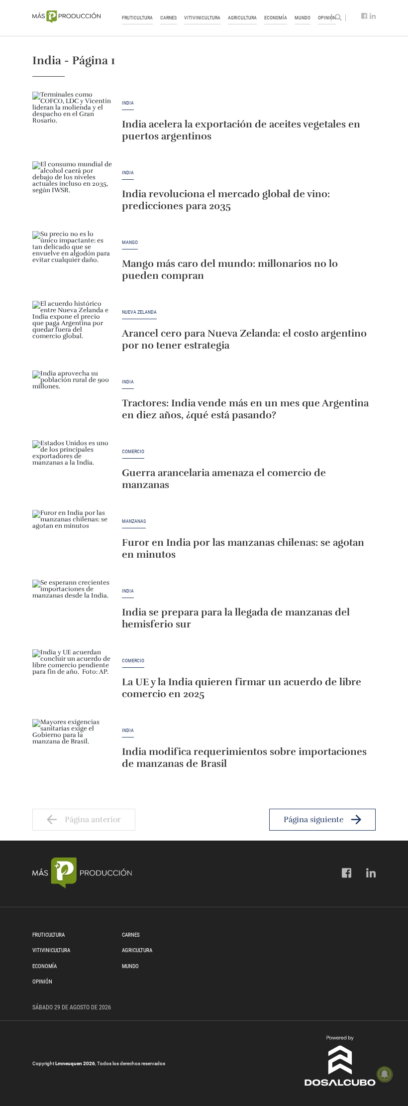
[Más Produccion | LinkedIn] (373, 16)
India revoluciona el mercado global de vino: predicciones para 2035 (226, 200)
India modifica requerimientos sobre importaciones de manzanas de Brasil (244, 757)
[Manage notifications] (385, 1074)
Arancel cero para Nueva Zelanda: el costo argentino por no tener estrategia (244, 339)
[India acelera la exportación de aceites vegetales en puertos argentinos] (72, 121)
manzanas (134, 521)
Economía (275, 17)
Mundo (302, 17)
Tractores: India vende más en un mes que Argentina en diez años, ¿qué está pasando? (245, 409)
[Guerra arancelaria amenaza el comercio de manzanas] (72, 470)
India (128, 103)
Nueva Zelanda (139, 312)
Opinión (42, 981)
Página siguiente (313, 820)
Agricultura (242, 17)
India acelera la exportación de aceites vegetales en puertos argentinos (241, 130)
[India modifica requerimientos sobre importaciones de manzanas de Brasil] (72, 749)
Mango (130, 242)
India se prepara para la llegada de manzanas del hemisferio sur (236, 618)
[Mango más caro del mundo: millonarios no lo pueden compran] (72, 261)
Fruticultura (137, 17)
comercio (133, 451)
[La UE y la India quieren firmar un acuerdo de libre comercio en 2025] (72, 679)
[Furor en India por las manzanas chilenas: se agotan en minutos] (72, 540)
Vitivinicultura (202, 17)
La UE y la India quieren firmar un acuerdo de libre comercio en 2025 (241, 688)
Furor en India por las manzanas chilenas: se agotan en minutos (243, 548)
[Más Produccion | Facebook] (364, 16)
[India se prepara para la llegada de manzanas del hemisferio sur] (72, 609)
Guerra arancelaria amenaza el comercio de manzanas (224, 479)
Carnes (168, 17)
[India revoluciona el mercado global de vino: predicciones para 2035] (72, 191)
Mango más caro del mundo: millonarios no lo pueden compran (230, 269)
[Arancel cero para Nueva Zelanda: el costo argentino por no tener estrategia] (72, 331)
